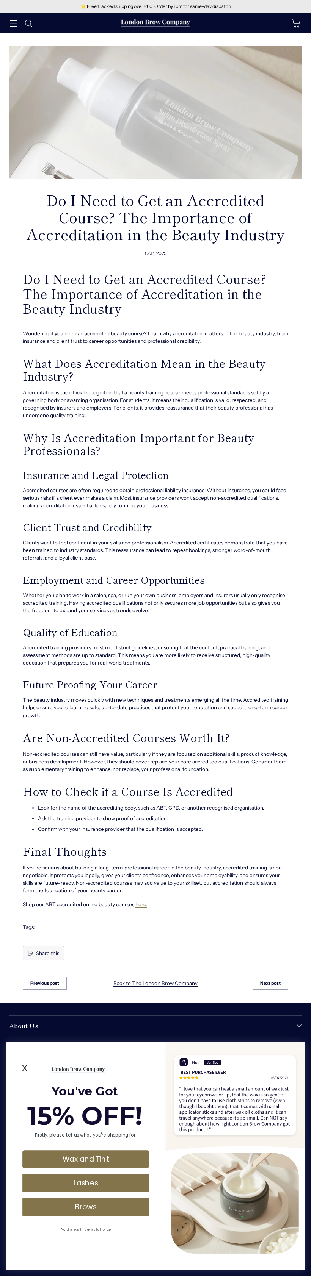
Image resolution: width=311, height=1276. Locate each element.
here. (141, 904)
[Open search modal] (28, 23)
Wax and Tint (85, 1159)
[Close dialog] (297, 1050)
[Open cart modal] (295, 23)
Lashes (86, 1183)
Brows (85, 1207)
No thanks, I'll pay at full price (86, 1229)
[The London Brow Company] (155, 23)
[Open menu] (13, 23)
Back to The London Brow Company (155, 983)
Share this (47, 953)
